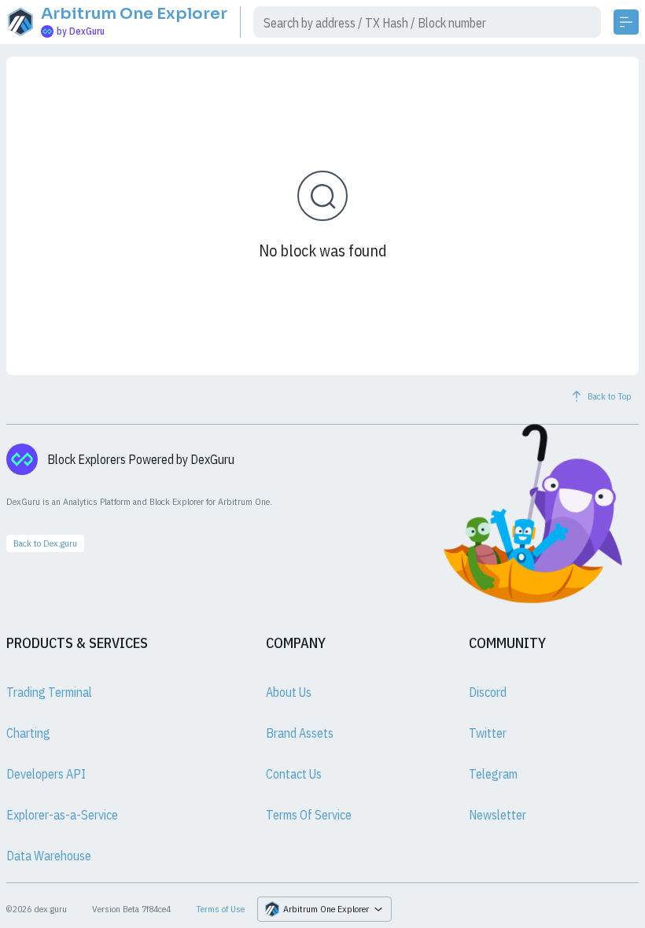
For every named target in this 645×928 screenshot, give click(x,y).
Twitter (488, 733)
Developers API (46, 774)
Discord (488, 692)
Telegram (493, 774)
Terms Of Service (309, 815)
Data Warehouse (48, 856)
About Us (288, 692)
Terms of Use (220, 909)
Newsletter (497, 815)
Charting (28, 733)
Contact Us (294, 774)
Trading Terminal (49, 692)
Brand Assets (300, 733)
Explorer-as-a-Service (62, 815)
